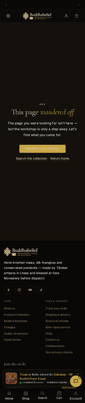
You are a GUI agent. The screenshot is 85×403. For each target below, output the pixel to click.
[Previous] (6, 4)
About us (9, 308)
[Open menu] (8, 16)
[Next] (78, 4)
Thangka (9, 327)
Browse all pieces (42, 148)
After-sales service (58, 327)
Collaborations (55, 346)
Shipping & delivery (58, 314)
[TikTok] (41, 289)
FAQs (49, 333)
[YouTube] (30, 289)
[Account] (66, 16)
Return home (59, 158)
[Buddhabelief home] (37, 15)
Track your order (56, 308)
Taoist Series (12, 339)
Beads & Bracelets (15, 321)
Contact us (53, 339)
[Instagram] (19, 289)
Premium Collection (16, 314)
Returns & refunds (57, 321)
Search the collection (31, 158)
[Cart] (77, 16)
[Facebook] (8, 289)
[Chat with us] (76, 381)
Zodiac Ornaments (16, 333)
